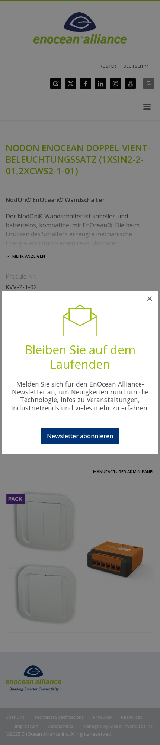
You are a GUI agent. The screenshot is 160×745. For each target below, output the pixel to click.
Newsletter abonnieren (80, 436)
